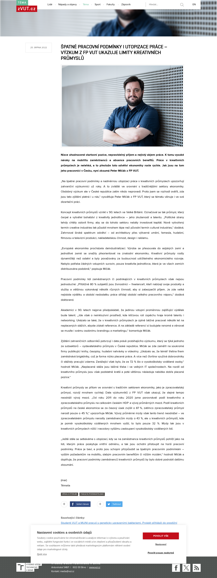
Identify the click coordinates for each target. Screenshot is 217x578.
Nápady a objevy (67, 4)
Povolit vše (160, 536)
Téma (86, 4)
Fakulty (111, 4)
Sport (98, 4)
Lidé (49, 4)
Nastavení (160, 544)
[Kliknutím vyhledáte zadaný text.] (182, 4)
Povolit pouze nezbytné (161, 553)
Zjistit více (42, 554)
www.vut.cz (94, 567)
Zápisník (126, 4)
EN (194, 4)
